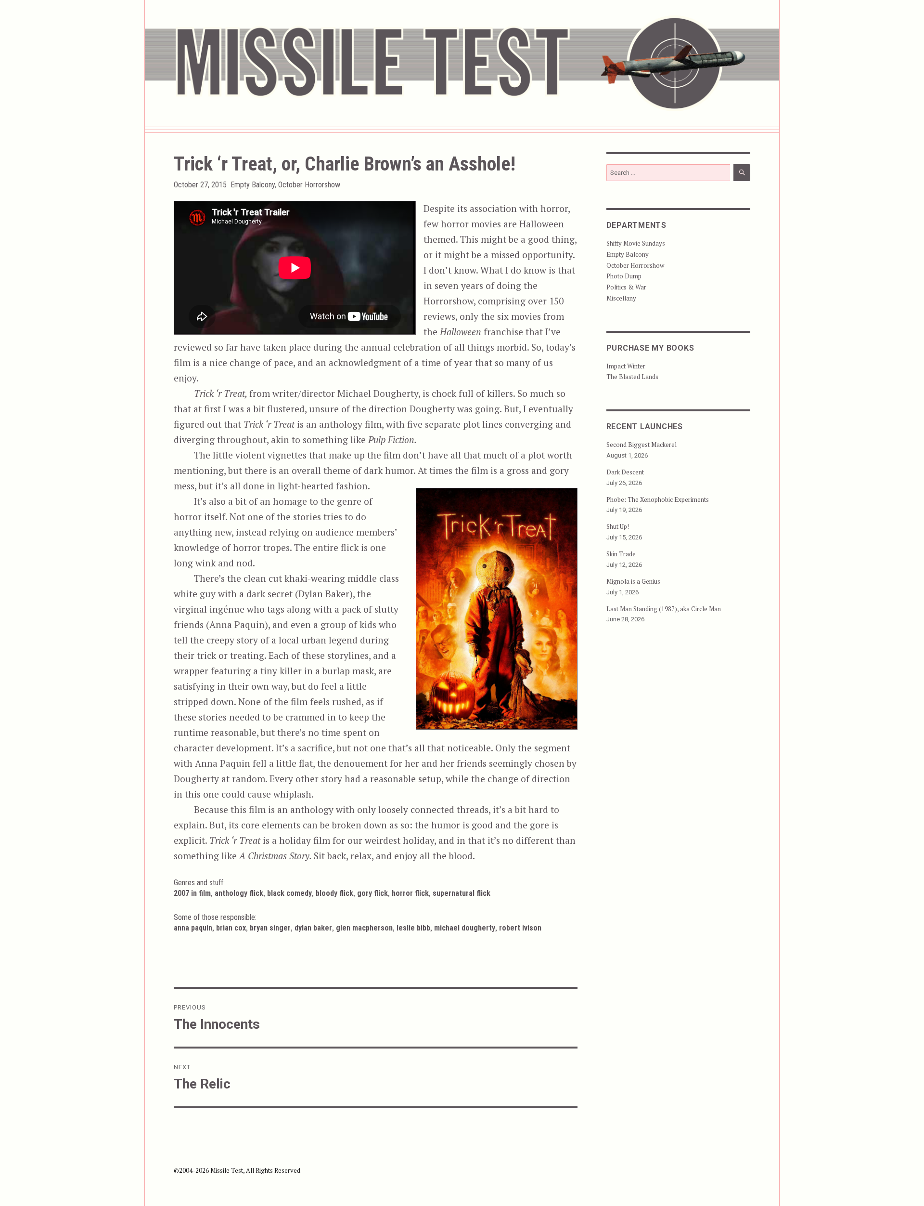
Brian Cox (231, 927)
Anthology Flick (239, 893)
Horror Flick (410, 893)
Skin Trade (621, 554)
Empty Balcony (253, 184)
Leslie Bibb (413, 927)
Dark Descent (625, 472)
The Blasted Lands (632, 376)
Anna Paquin (193, 927)
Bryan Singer (270, 927)
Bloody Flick (334, 893)
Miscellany (621, 298)
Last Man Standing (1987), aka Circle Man (663, 608)
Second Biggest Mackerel (641, 444)
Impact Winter (625, 366)
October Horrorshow (309, 184)
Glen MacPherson (364, 927)
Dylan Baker (313, 927)
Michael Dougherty (464, 927)
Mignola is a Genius (633, 581)
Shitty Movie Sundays (635, 243)
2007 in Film (192, 893)
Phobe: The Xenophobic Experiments (657, 499)
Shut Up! (617, 526)
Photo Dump (624, 276)
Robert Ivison (520, 927)
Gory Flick (372, 893)
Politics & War (626, 287)
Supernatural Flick (461, 893)
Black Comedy (289, 893)
